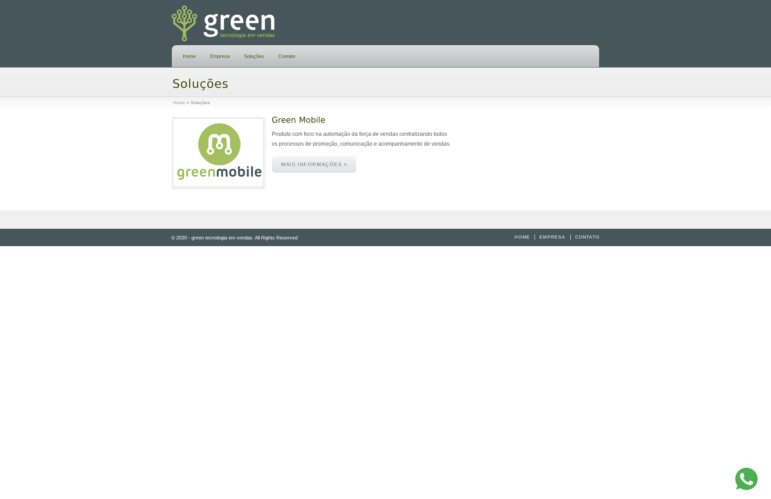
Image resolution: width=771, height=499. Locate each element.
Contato (286, 56)
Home (189, 56)
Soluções (254, 56)
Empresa (220, 56)
